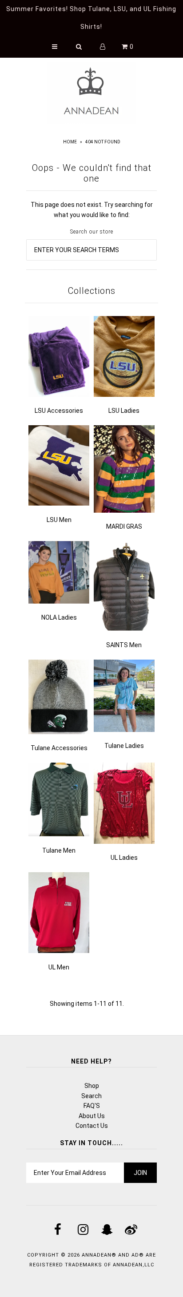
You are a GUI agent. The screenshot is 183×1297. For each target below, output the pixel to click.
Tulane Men (59, 850)
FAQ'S (92, 1105)
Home (70, 141)
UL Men (58, 967)
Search (91, 1095)
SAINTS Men (124, 644)
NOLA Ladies (59, 617)
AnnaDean (96, 1255)
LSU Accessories (59, 410)
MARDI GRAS (124, 526)
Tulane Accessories (59, 747)
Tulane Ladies (124, 745)
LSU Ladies (123, 410)
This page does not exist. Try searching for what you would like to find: (92, 209)
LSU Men (59, 519)
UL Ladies (124, 857)
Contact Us (92, 1125)
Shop (91, 1085)
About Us (92, 1115)
